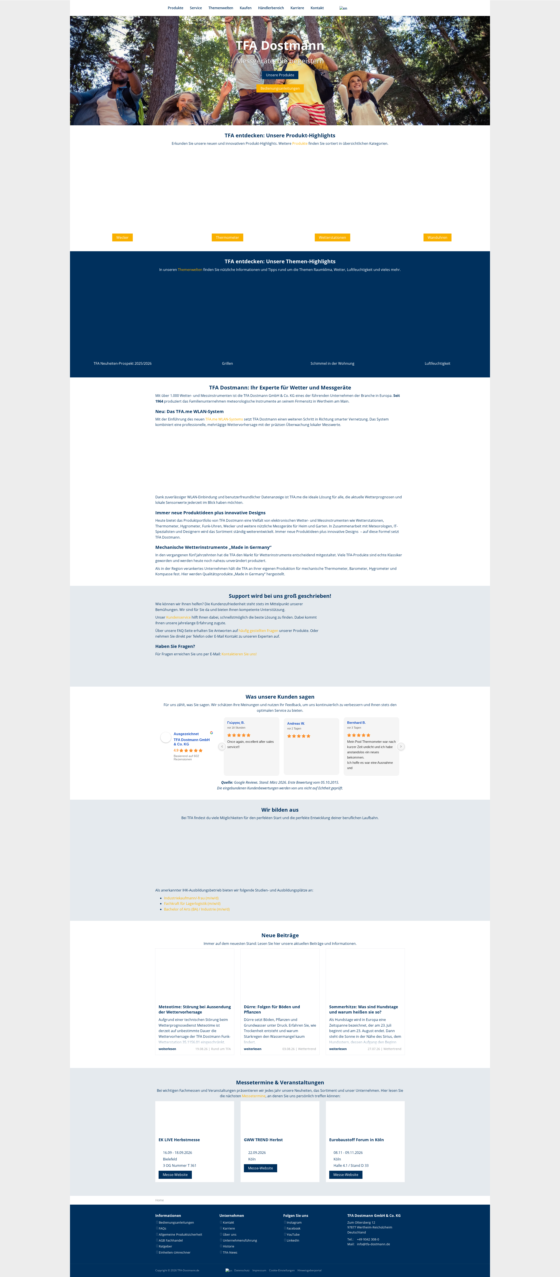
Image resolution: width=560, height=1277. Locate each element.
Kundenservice (178, 617)
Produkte (175, 7)
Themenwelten (220, 7)
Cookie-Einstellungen (282, 1270)
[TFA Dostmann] (390, 1270)
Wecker (122, 237)
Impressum (259, 1270)
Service (196, 7)
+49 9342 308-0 (368, 1239)
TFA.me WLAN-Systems (224, 419)
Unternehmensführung (240, 1240)
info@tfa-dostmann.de (373, 1244)
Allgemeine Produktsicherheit (180, 1234)
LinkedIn (293, 1240)
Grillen (227, 363)
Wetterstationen (332, 237)
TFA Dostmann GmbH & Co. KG (192, 742)
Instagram (294, 1222)
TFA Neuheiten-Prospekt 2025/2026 (123, 363)
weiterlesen (167, 1049)
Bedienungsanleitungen (280, 88)
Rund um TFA (221, 1049)
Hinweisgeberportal (310, 1270)
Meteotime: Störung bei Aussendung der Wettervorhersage (195, 1009)
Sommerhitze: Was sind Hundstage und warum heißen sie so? (363, 1009)
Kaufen (246, 7)
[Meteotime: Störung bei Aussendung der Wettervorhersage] (194, 975)
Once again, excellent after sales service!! (250, 744)
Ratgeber (165, 1246)
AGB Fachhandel (171, 1240)
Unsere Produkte (280, 74)
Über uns (229, 1234)
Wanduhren (437, 237)
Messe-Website (175, 1174)
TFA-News (230, 1252)
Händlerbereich (271, 7)
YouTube (293, 1234)
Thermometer (227, 237)
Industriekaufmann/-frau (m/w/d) (191, 898)
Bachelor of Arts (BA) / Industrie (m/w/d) (197, 909)
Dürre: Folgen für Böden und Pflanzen (272, 1009)
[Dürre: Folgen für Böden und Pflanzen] (280, 975)
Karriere (297, 7)
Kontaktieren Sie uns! (239, 654)
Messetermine (254, 1096)
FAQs (162, 1228)
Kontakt (317, 7)
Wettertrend (307, 1049)
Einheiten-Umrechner (175, 1252)
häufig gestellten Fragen (258, 630)
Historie (228, 1246)
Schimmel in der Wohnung (332, 363)
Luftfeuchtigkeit (437, 363)
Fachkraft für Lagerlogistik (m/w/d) (192, 903)
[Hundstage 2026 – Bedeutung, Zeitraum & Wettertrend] (365, 975)
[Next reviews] (401, 746)
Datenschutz (242, 1270)
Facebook (293, 1228)
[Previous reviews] (222, 746)
